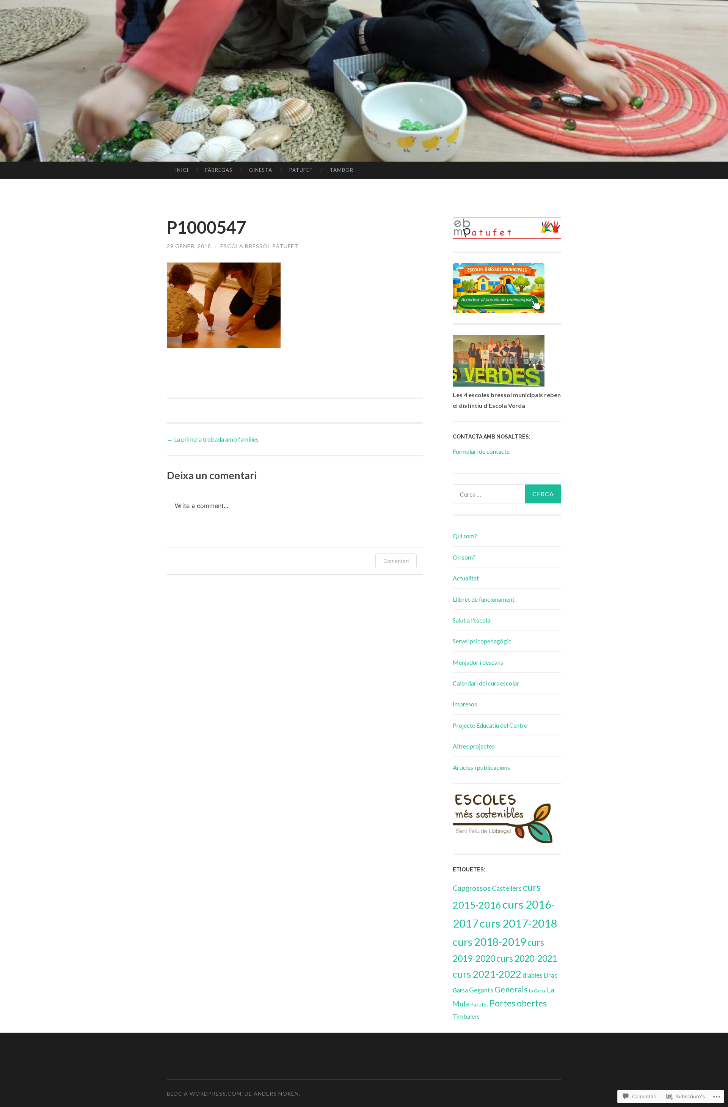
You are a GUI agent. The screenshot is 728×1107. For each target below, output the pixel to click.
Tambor (341, 170)
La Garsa (537, 990)
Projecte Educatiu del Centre (490, 725)
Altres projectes (473, 746)
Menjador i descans (478, 662)
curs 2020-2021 (526, 958)
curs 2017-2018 (518, 923)
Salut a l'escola (471, 620)
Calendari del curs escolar (486, 683)
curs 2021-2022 (487, 974)
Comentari (396, 561)
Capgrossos (472, 888)
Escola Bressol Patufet (259, 246)
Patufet (301, 170)
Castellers (507, 888)
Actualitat (466, 578)
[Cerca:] (507, 493)
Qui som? (465, 535)
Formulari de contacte (481, 451)
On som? (464, 557)
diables (532, 975)
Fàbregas (218, 170)
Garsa (460, 990)
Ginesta (260, 170)
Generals (511, 989)
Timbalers (466, 1016)
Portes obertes (518, 1003)
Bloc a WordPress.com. (205, 1093)
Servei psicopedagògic (482, 641)
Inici (181, 170)
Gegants (481, 990)
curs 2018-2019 (489, 941)
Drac (550, 975)
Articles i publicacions (481, 767)
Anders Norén (276, 1093)
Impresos (465, 704)
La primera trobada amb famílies (213, 439)
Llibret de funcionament (484, 599)
